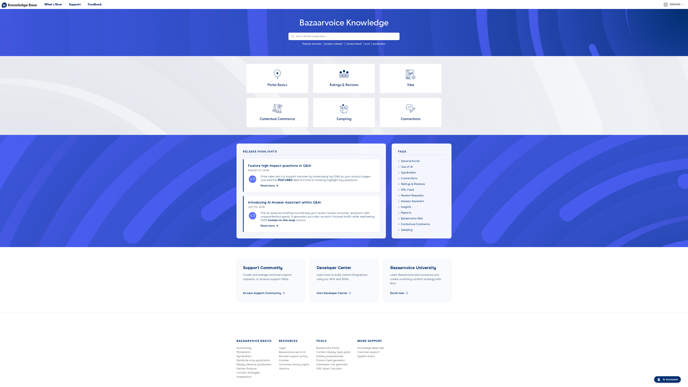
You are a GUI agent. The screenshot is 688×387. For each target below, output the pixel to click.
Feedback (95, 4)
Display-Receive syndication (254, 364)
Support (75, 4)
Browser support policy (293, 356)
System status (366, 356)
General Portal (410, 161)
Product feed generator (330, 360)
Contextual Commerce (415, 224)
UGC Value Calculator (329, 368)
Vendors (284, 368)
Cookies (284, 360)
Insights (406, 207)
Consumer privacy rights (294, 364)
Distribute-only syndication (253, 360)
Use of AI (407, 167)
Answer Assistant (412, 201)
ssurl (367, 44)
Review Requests (412, 195)
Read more (268, 185)
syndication (379, 44)
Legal (282, 348)
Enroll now (397, 293)
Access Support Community (262, 293)
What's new (53, 4)
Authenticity (244, 348)
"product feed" (354, 44)
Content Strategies (248, 372)
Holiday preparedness (329, 356)
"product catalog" (333, 44)
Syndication (408, 172)
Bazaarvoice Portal (327, 348)
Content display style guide (333, 352)
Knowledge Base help (370, 348)
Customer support (368, 352)
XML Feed (407, 190)
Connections (409, 178)
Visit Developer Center (332, 293)
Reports (406, 212)
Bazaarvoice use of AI (292, 352)
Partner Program (246, 368)
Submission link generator (332, 364)
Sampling (407, 230)
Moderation (243, 352)
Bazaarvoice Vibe (412, 218)
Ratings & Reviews (413, 184)
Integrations (243, 376)
